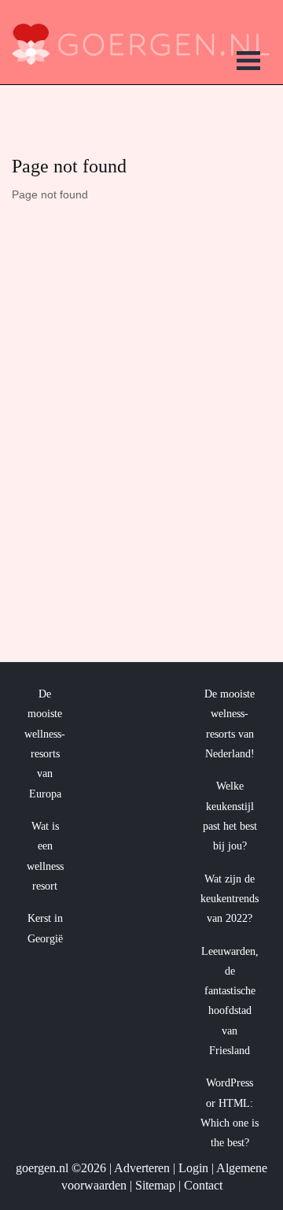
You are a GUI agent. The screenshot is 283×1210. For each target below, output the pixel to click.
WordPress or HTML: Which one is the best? (229, 1113)
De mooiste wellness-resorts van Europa (44, 744)
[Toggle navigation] (248, 63)
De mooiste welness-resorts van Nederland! (229, 724)
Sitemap (155, 1185)
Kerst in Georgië (45, 928)
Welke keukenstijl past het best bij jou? (230, 816)
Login (193, 1168)
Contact (203, 1185)
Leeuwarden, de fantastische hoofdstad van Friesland (230, 1001)
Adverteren (142, 1168)
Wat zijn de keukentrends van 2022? (229, 899)
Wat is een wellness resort (45, 856)
